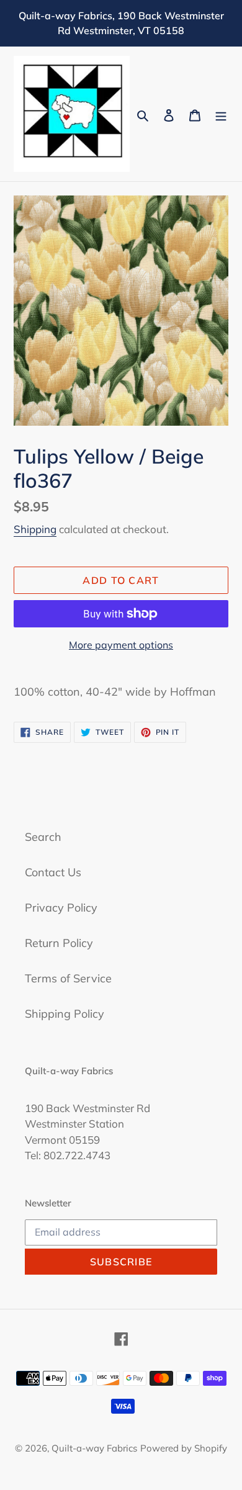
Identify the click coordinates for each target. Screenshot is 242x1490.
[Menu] (221, 113)
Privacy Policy (61, 907)
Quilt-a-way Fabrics (94, 1448)
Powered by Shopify (183, 1448)
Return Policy (59, 943)
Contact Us (53, 872)
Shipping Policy (64, 1014)
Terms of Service (68, 978)
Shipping (35, 529)
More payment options (121, 645)
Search (43, 837)
